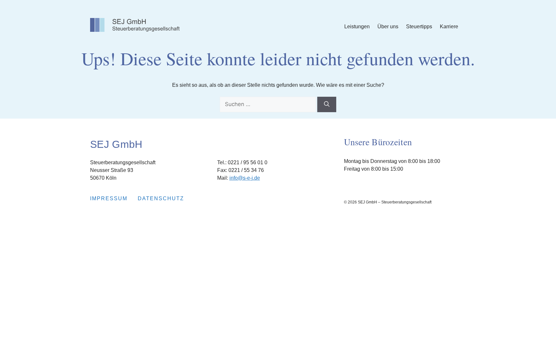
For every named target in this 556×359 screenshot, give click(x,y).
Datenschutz (161, 198)
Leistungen (357, 26)
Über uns (387, 26)
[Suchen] (326, 104)
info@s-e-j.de (244, 178)
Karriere (449, 26)
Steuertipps (419, 26)
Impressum (108, 198)
